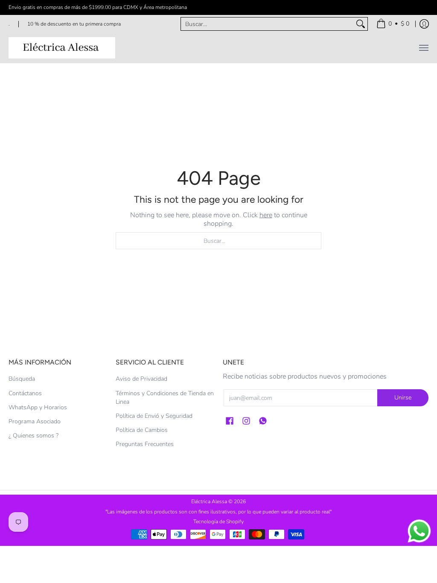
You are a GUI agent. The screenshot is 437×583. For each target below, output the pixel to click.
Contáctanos (25, 393)
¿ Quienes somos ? (33, 435)
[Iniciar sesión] (424, 23)
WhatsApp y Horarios (38, 407)
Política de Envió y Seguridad (154, 416)
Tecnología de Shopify (218, 521)
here (265, 215)
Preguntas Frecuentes (145, 444)
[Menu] (423, 48)
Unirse (402, 398)
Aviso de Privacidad (141, 379)
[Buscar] (360, 23)
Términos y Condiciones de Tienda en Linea (165, 397)
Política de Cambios (142, 430)
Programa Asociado (35, 421)
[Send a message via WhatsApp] (419, 531)
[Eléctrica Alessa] (62, 48)
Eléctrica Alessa (209, 501)
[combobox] (267, 23)
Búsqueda (22, 379)
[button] (230, 421)
